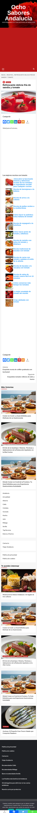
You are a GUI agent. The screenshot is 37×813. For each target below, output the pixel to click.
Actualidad (6, 497)
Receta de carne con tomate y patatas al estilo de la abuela (23, 259)
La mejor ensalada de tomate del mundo (22, 292)
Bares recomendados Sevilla (11, 773)
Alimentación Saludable (9, 443)
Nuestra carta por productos (11, 789)
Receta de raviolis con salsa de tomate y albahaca (22, 242)
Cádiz (4, 504)
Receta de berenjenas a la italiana (23, 190)
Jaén (4, 519)
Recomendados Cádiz (9, 765)
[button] (3, 69)
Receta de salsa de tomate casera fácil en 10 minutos (23, 276)
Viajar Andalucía (8, 547)
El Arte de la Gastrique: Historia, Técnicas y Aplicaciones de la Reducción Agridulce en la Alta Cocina (18, 450)
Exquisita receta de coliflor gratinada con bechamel (17, 369)
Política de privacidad (10, 555)
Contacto (6, 543)
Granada (5, 512)
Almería (5, 500)
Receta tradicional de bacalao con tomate (22, 250)
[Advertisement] (18, 47)
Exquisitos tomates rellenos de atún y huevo (20, 377)
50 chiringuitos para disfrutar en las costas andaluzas (16, 784)
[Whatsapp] (12, 120)
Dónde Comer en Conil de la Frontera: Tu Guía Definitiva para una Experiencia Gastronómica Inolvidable (17, 484)
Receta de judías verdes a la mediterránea (23, 207)
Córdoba (5, 508)
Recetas (8, 82)
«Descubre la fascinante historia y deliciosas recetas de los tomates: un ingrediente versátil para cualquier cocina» (23, 182)
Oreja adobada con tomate (21, 301)
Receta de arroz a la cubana (21, 199)
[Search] (34, 69)
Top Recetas (7, 530)
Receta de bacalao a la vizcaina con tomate (22, 267)
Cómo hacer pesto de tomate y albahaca (22, 233)
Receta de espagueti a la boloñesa (23, 224)
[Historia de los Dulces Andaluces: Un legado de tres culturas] (18, 580)
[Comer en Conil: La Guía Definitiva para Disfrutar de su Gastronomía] (18, 401)
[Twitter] (8, 120)
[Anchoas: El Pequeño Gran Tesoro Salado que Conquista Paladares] (18, 717)
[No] (35, 807)
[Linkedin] (15, 120)
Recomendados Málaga (9, 769)
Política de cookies (9, 558)
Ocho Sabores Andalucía (18, 13)
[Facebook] (4, 120)
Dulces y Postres (8, 534)
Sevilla (5, 526)
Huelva (5, 515)
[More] (23, 120)
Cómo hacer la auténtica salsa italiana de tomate (23, 216)
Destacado (12, 411)
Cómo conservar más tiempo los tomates (22, 284)
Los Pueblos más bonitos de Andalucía (14, 779)
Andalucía (5, 411)
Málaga (5, 523)
